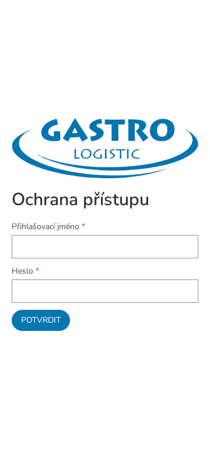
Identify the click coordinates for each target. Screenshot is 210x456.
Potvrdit (41, 320)
